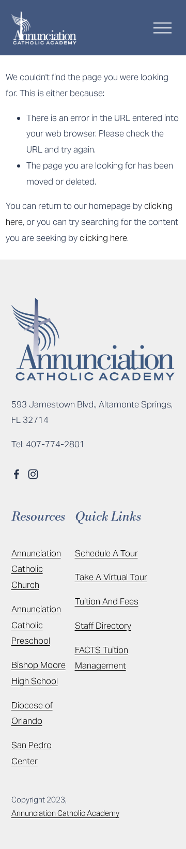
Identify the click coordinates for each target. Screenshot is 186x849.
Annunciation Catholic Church (36, 569)
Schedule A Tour (106, 553)
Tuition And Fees (106, 601)
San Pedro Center (31, 753)
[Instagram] (33, 474)
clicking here (103, 238)
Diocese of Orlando (32, 713)
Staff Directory (103, 625)
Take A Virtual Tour (111, 577)
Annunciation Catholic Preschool (36, 625)
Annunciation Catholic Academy (65, 813)
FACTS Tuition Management (101, 658)
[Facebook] (16, 474)
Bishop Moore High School (38, 673)
